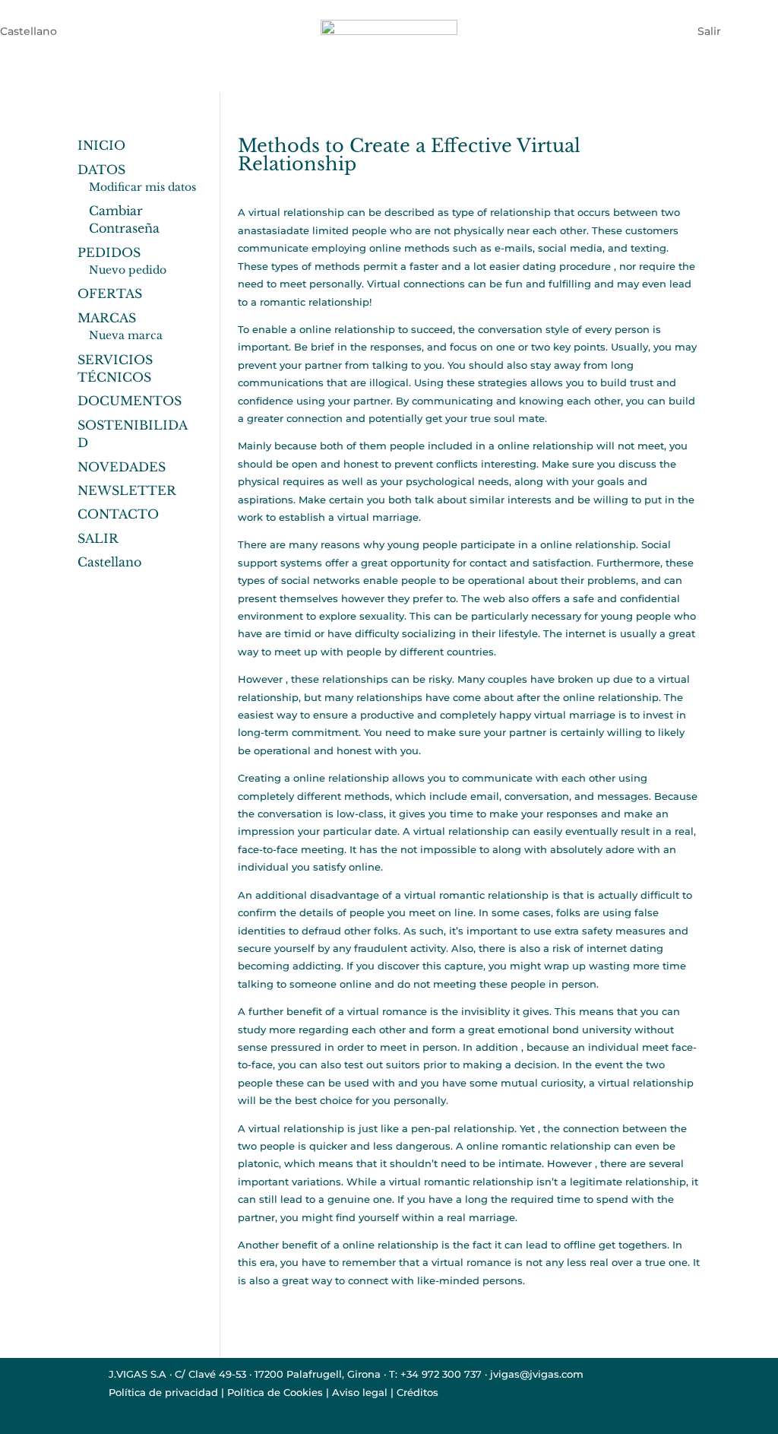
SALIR (98, 538)
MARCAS (106, 317)
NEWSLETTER (126, 490)
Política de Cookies (275, 1392)
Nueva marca (126, 335)
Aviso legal (359, 1392)
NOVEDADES (121, 466)
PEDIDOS (109, 252)
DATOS (101, 169)
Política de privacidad (163, 1392)
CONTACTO (118, 514)
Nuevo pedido (127, 270)
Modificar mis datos (142, 187)
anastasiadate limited (293, 230)
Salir (709, 30)
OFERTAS (109, 293)
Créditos (417, 1392)
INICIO (101, 145)
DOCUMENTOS (129, 400)
